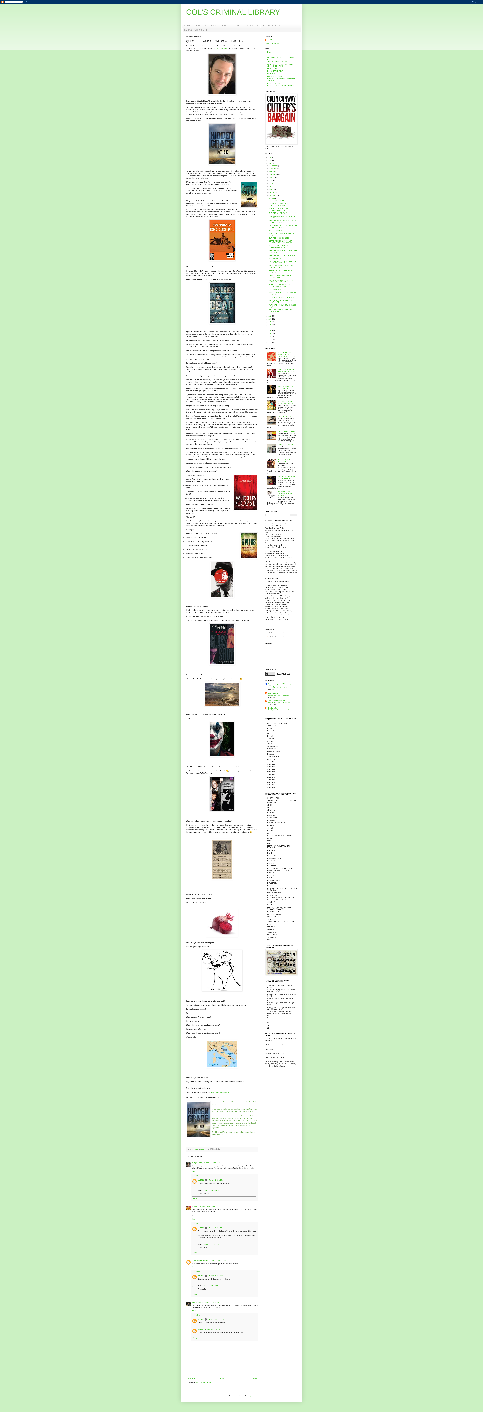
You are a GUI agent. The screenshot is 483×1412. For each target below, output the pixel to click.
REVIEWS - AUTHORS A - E (195, 26)
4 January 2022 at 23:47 (216, 1276)
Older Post (253, 1379)
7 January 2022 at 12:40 (212, 1302)
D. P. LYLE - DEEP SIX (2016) (279, 238)
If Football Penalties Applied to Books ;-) (280, 688)
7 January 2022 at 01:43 (211, 1190)
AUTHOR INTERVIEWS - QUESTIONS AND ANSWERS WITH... (280, 65)
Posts (270, 633)
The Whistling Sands (220, 48)
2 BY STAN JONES (284, 416)
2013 (270, 340)
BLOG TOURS (272, 68)
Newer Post (191, 1379)
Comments (272, 636)
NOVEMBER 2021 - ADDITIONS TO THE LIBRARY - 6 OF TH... (283, 226)
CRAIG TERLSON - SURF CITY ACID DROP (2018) (286, 370)
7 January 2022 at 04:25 (211, 1286)
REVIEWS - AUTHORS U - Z (195, 30)
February (272, 195)
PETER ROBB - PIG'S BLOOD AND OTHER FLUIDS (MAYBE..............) (286, 354)
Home (222, 1379)
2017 (270, 328)
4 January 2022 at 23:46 (216, 1228)
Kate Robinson (197, 1302)
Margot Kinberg (197, 1163)
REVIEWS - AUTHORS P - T (273, 26)
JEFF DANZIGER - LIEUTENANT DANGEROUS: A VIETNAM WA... (281, 242)
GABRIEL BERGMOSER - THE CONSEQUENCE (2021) (279, 286)
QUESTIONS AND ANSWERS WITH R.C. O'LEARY (285, 493)
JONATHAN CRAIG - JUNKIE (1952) (285, 460)
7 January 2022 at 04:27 (211, 1244)
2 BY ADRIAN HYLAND (277, 258)
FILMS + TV (271, 74)
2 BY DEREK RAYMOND (286, 445)
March (271, 192)
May (271, 186)
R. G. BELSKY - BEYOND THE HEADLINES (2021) (279, 246)
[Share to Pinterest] (219, 1149)
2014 (270, 337)
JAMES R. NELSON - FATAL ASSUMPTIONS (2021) (278, 204)
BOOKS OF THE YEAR (275, 71)
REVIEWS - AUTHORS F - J (221, 26)
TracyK (194, 1206)
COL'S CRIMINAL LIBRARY (233, 12)
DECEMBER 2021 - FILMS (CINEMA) (282, 255)
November (273, 169)
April (271, 189)
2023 (270, 160)
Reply (194, 1171)
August (272, 177)
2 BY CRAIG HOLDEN (276, 201)
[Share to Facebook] (216, 1149)
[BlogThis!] (211, 1149)
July (271, 180)
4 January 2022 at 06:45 (212, 1163)
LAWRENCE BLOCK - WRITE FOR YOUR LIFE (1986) (281, 267)
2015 (270, 334)
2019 (270, 322)
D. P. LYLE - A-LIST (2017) (278, 213)
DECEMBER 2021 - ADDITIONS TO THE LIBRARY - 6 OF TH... (283, 222)
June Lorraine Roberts (200, 1261)
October (272, 172)
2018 (270, 325)
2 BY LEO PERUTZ (275, 230)
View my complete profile (274, 43)
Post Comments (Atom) (203, 1382)
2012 (270, 342)
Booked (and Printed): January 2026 (279, 695)
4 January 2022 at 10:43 (206, 1206)
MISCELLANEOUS (273, 83)
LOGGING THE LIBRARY (276, 76)
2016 (270, 331)
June (271, 183)
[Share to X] (214, 1149)
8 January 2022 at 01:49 (212, 1330)
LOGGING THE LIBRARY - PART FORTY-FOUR (287, 477)
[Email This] (209, 1149)
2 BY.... (269, 55)
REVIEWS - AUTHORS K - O (247, 26)
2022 (270, 163)
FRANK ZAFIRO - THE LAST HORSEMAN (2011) (279, 209)
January (272, 198)
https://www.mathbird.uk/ (220, 1093)
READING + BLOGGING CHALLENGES (280, 86)
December (273, 166)
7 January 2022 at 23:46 (216, 1319)
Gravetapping (273, 693)
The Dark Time (273, 708)
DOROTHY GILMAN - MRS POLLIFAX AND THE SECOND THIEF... (282, 281)
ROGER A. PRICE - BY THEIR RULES (285, 387)
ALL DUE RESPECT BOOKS (277, 62)
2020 (270, 319)
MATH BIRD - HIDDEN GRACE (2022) (282, 297)
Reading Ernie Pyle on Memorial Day (279, 710)
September (273, 175)
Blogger (250, 1396)
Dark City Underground (276, 701)
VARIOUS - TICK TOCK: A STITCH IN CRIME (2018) (286, 402)
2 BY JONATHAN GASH (277, 290)
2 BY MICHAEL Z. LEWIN (286, 431)
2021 (270, 316)
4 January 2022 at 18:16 (217, 1261)
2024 (270, 157)
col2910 (201, 1180)
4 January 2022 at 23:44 (216, 1180)
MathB (200, 1330)
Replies (197, 1176)
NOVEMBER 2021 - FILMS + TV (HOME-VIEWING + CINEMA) (283, 262)
